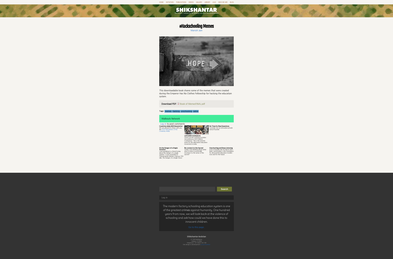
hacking (176, 111)
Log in (163, 124)
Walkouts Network (170, 119)
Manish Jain (196, 30)
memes (168, 111)
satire (195, 111)
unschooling (186, 111)
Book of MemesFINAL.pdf (192, 104)
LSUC (214, 2)
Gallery (199, 2)
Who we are (223, 2)
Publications (181, 2)
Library (207, 2)
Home (161, 2)
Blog (232, 2)
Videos (191, 2)
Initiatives (170, 2)
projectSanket (205, 244)
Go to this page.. (196, 227)
